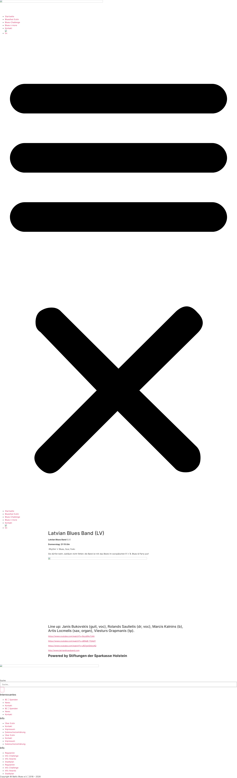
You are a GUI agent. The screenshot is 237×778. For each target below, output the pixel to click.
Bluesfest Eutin (12, 19)
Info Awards (10, 759)
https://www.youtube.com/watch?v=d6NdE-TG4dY (72, 641)
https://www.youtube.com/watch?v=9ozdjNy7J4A (71, 636)
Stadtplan (9, 761)
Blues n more (11, 25)
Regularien (10, 753)
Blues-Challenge (12, 22)
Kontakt (8, 28)
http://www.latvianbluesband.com (63, 650)
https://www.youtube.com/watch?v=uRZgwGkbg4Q (72, 645)
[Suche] (2, 689)
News (7, 702)
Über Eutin (10, 723)
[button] (118, 272)
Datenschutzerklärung (15, 732)
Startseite (9, 16)
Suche (3, 680)
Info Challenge (11, 756)
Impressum (10, 729)
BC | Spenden (11, 699)
